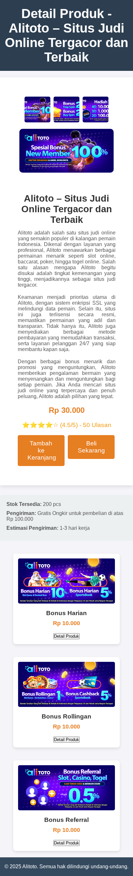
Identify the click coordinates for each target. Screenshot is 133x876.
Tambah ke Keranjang (41, 450)
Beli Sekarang (91, 447)
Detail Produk (66, 636)
